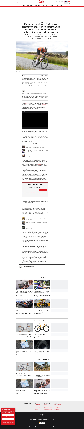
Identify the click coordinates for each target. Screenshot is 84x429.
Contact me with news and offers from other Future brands (8, 416)
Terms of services (33, 192)
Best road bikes (46, 404)
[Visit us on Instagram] (64, 1)
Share (24, 75)
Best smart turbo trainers (48, 407)
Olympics (36, 409)
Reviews (31, 5)
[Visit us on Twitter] (65, 1)
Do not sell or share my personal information (45, 419)
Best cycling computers (48, 409)
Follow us (42, 75)
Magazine (51, 5)
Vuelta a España (37, 407)
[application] (35, 120)
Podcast (56, 5)
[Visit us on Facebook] (66, 1)
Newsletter (46, 75)
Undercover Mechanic (38, 38)
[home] (21, 5)
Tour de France (37, 404)
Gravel (47, 5)
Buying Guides (37, 5)
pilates (39, 164)
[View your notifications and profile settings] (20, 2)
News (24, 5)
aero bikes (27, 103)
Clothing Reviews (56, 409)
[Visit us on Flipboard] (69, 1)
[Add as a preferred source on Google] (42, 423)
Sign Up (8, 419)
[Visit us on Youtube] (68, 1)
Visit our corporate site (53, 426)
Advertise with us (33, 419)
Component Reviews (57, 407)
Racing (27, 5)
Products (42, 22)
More (61, 5)
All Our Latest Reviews (57, 404)
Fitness (43, 5)
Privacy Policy (11, 422)
